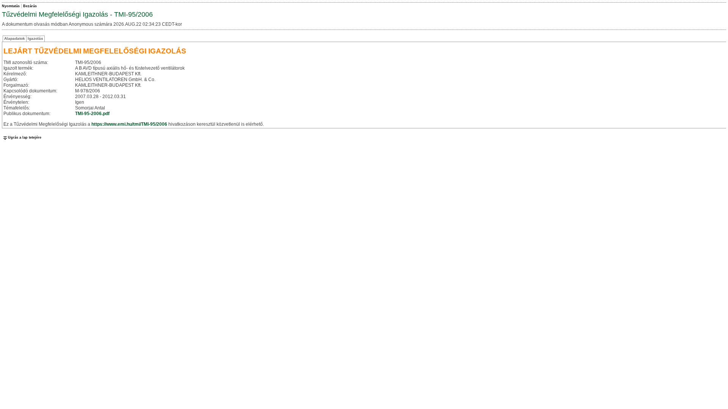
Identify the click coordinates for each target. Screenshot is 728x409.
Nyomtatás (11, 6)
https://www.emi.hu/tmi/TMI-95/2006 (129, 124)
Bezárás (30, 6)
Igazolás (35, 38)
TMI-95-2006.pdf (92, 113)
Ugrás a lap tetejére (24, 137)
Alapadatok (14, 38)
